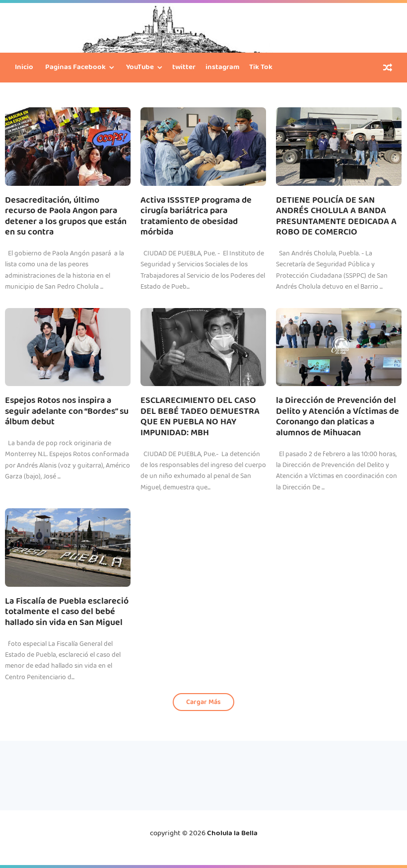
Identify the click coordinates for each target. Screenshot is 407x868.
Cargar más (203, 703)
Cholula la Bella (232, 833)
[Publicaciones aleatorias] (387, 68)
